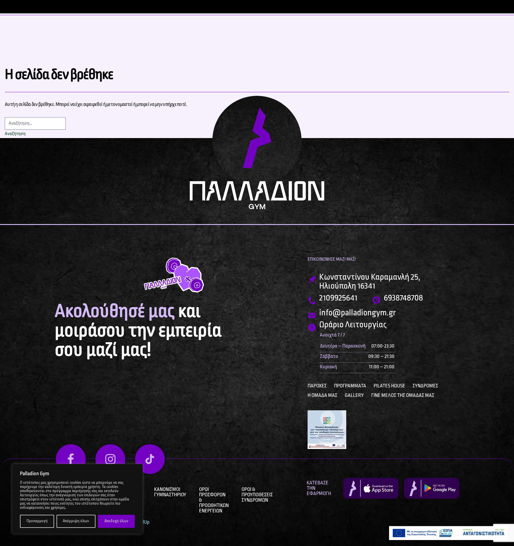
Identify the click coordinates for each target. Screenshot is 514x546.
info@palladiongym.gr (357, 313)
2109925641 (338, 298)
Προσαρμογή (37, 521)
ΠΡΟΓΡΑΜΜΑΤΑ (350, 386)
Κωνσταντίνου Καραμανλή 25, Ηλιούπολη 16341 (369, 282)
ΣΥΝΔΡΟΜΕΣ (425, 386)
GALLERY (354, 395)
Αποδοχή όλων (116, 521)
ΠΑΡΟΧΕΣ (317, 386)
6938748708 (403, 298)
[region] (77, 499)
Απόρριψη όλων (76, 521)
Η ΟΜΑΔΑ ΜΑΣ (322, 395)
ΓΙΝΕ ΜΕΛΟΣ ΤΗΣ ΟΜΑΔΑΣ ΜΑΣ (402, 395)
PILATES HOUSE (389, 386)
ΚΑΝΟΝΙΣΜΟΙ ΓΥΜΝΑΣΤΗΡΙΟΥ (170, 492)
